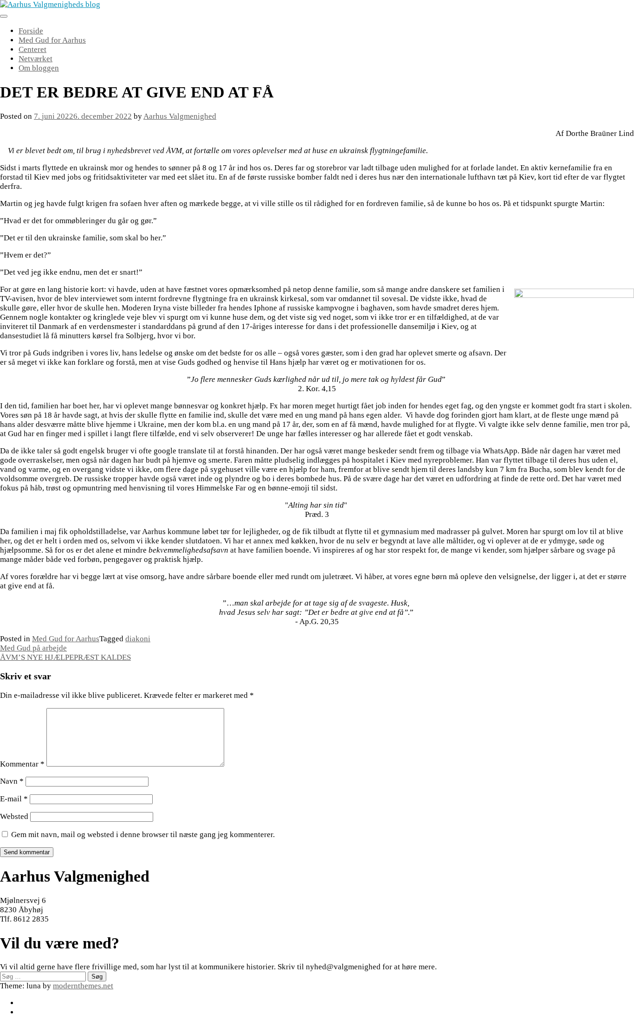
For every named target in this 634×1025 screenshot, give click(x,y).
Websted (14, 816)
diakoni (137, 638)
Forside (31, 30)
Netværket (35, 58)
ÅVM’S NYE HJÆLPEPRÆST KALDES (65, 657)
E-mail (14, 798)
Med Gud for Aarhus (52, 40)
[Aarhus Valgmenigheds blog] (50, 4)
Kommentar (22, 764)
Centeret (32, 49)
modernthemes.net (83, 985)
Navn (12, 781)
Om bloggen (39, 68)
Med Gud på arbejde (33, 648)
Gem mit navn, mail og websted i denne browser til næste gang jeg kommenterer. (143, 834)
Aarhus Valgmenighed (179, 116)
